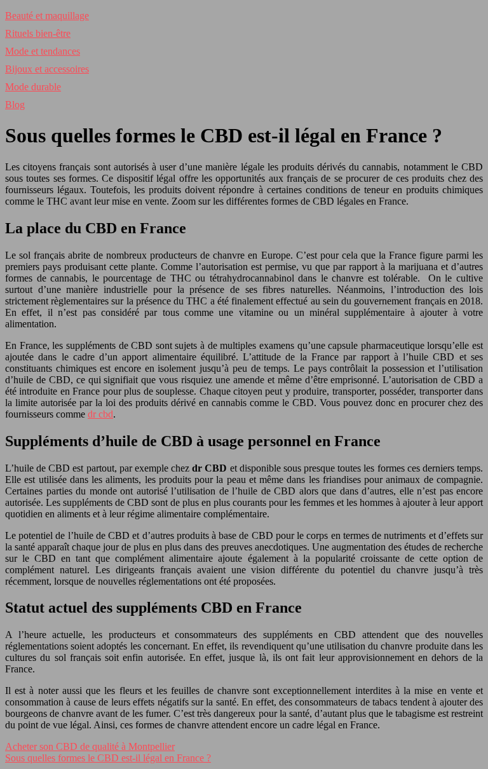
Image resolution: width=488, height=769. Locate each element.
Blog (15, 104)
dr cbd (100, 414)
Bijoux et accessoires (47, 69)
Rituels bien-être (38, 33)
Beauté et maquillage (47, 15)
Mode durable (33, 86)
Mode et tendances (42, 51)
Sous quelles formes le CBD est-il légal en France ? (108, 757)
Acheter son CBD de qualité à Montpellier (90, 746)
